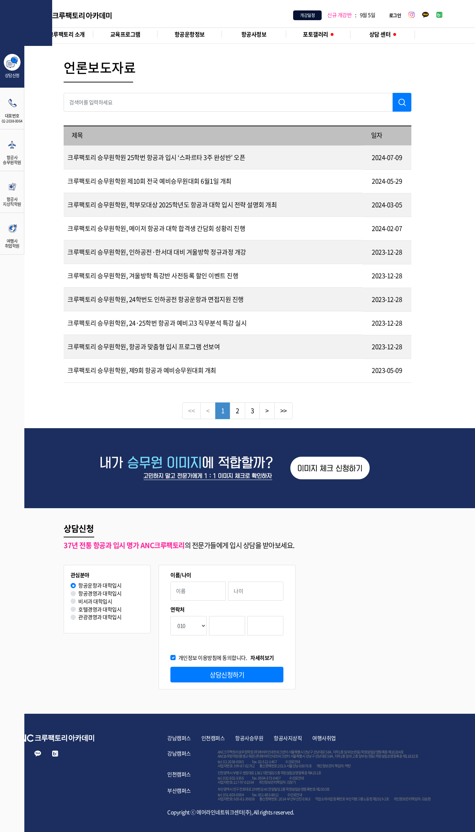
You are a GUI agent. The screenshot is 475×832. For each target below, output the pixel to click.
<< (191, 410)
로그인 (395, 15)
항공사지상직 (288, 738)
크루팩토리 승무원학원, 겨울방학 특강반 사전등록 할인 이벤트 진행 (152, 275)
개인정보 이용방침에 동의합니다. (226, 658)
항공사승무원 (249, 738)
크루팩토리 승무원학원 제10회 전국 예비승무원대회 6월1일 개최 (149, 181)
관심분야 (80, 575)
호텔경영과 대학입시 (99, 609)
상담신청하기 (227, 675)
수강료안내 (292, 761)
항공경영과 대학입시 (99, 593)
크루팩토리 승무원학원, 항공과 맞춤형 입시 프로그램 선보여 (143, 346)
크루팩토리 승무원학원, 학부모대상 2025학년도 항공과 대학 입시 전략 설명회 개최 (172, 204)
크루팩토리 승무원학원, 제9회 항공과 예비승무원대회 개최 (141, 370)
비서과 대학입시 (95, 601)
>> (283, 410)
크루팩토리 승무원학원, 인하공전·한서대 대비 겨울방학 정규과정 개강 (156, 252)
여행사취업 (324, 738)
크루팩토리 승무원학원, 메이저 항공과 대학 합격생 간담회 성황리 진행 (156, 228)
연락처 (177, 609)
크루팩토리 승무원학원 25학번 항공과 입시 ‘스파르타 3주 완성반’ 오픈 (156, 157)
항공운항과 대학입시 (99, 585)
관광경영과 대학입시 (99, 617)
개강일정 (307, 15)
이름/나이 (180, 575)
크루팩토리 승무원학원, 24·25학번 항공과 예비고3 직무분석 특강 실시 (157, 323)
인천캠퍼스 (213, 738)
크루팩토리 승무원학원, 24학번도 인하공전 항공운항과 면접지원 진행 (155, 299)
